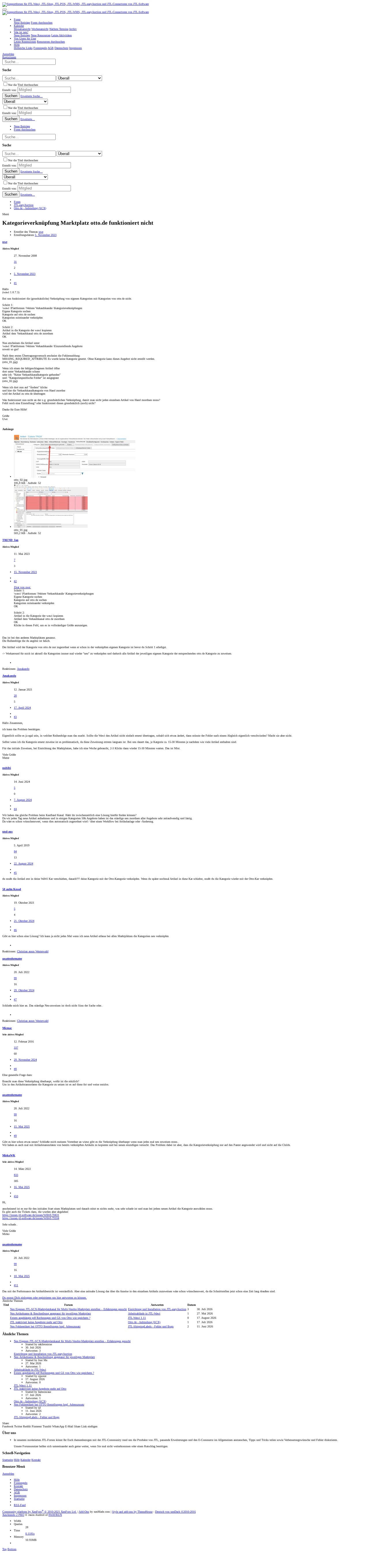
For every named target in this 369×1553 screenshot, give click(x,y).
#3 (15, 716)
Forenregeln (20, 1482)
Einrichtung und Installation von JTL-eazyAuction (157, 1309)
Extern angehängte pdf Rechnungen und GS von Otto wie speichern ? (50, 1317)
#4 (15, 809)
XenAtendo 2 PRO (13, 1514)
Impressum (20, 1495)
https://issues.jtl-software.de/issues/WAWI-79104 (30, 1218)
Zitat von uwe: (22, 587)
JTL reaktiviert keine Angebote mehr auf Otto (36, 1322)
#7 (15, 999)
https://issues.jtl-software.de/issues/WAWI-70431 (30, 1215)
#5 (15, 872)
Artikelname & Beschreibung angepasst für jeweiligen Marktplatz (50, 1313)
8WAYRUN (55, 1514)
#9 (15, 1135)
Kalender (25, 1459)
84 (15, 851)
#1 (15, 283)
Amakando (9, 675)
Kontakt (36, 1459)
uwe (41, 231)
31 (15, 261)
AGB (17, 1492)
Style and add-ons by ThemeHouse (132, 1511)
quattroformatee (12, 958)
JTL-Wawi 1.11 (137, 1317)
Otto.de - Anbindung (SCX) (144, 1322)
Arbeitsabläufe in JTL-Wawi (144, 1313)
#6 (15, 930)
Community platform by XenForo (39, 1511)
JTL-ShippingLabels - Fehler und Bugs (151, 1326)
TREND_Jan (10, 540)
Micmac (7, 1028)
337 (16, 1047)
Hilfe (17, 1459)
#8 (15, 1068)
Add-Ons (84, 1511)
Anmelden (8, 1473)
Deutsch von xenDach (175, 1511)
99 (15, 978)
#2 (15, 581)
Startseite (7, 1459)
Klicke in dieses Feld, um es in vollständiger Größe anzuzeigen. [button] (51, 625)
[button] (4, 9)
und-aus (7, 831)
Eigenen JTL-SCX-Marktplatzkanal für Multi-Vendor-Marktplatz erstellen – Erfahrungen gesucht (68, 1309)
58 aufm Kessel (11, 889)
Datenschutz (21, 1489)
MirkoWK (8, 1155)
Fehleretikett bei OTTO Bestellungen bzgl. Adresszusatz (45, 1326)
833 (16, 1174)
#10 (16, 1196)
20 (15, 695)
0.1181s (30, 1533)
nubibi (6, 767)
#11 (16, 1285)
